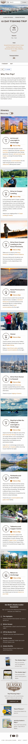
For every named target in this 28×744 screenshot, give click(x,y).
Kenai (15, 254)
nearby (11, 215)
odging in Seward (16, 393)
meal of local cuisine (12, 348)
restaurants (6, 164)
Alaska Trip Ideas (8, 17)
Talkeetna (13, 534)
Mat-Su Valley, (14, 48)
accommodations (16, 160)
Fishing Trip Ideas (20, 17)
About (19, 740)
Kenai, (17, 47)
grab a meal (6, 499)
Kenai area (18, 385)
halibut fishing (10, 345)
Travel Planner (18, 709)
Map (11, 63)
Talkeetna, (20, 48)
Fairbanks (14, 50)
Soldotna (21, 254)
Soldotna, (13, 47)
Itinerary (5, 63)
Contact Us (14, 701)
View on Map (15, 145)
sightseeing (6, 447)
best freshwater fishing (9, 434)
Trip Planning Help (14, 693)
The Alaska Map (20, 660)
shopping (13, 447)
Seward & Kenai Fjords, (10, 45)
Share (8, 69)
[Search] (8, 2)
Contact (25, 740)
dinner (7, 445)
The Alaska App (20, 672)
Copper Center (13, 540)
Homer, (18, 45)
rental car (5, 150)
